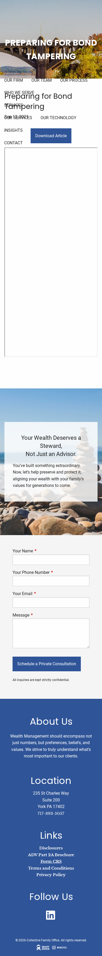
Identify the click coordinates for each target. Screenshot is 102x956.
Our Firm (13, 80)
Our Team (41, 80)
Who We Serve (19, 92)
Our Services (18, 117)
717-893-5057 (51, 813)
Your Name (42, 550)
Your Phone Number (51, 572)
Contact (13, 142)
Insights (13, 130)
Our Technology (58, 117)
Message (41, 615)
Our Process (74, 80)
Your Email (42, 593)
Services (13, 105)
